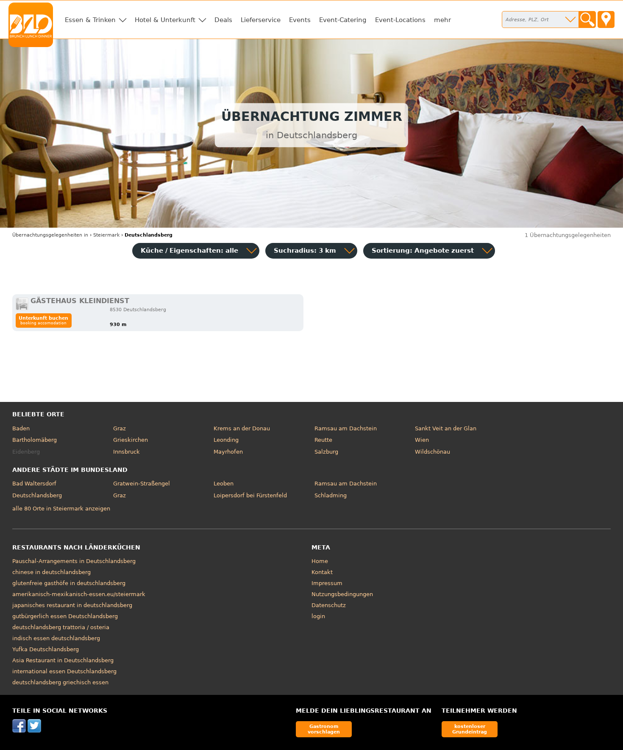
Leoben (224, 483)
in (50, 235)
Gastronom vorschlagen (324, 729)
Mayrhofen (228, 452)
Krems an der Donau (242, 428)
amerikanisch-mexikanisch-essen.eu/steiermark (78, 594)
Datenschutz (329, 605)
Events (300, 20)
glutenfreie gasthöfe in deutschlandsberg (68, 583)
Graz (119, 428)
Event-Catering (343, 20)
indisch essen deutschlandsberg (56, 638)
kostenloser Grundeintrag (469, 729)
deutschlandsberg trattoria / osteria (60, 627)
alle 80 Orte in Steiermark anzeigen (61, 508)
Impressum (327, 583)
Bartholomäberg (34, 440)
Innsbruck (126, 452)
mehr (442, 20)
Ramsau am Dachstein (345, 428)
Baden (21, 428)
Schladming (330, 495)
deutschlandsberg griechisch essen (60, 682)
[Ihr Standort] (606, 19)
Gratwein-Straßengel (141, 483)
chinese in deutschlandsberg (51, 572)
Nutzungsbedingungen (342, 594)
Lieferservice (261, 20)
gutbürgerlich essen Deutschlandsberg (65, 616)
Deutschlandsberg (37, 495)
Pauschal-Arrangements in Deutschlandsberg (74, 561)
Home (320, 561)
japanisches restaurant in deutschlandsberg (72, 605)
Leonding (226, 440)
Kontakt (322, 572)
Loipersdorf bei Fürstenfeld (250, 495)
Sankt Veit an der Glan (445, 428)
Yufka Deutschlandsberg (45, 649)
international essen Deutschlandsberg (64, 671)
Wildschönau (432, 452)
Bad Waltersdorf (34, 483)
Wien (422, 440)
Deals (223, 20)
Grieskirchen (130, 440)
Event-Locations (400, 20)
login (318, 616)
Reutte (323, 440)
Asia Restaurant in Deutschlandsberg (63, 660)
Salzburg (326, 452)
